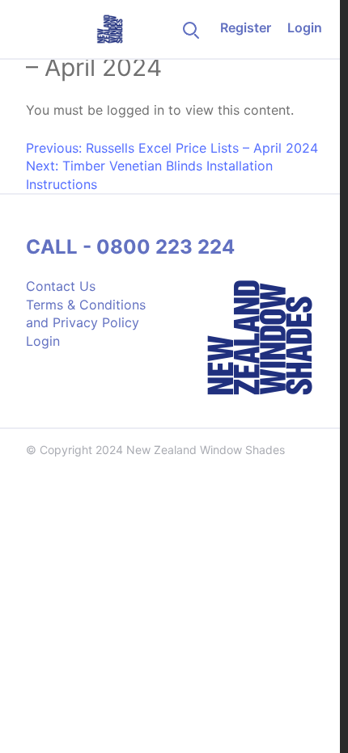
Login (304, 27)
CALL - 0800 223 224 (130, 247)
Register (245, 27)
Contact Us (60, 286)
